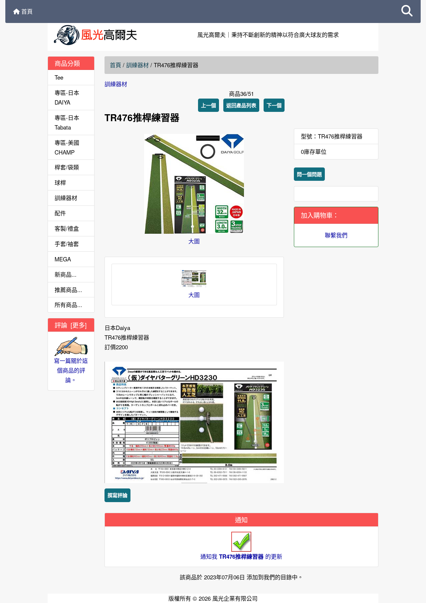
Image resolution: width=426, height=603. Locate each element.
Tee (59, 77)
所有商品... (68, 304)
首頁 (26, 11)
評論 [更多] (71, 324)
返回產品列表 (241, 105)
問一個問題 (309, 174)
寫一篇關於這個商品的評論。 (71, 370)
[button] (407, 11)
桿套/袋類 (67, 167)
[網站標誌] (103, 35)
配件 (60, 213)
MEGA (63, 259)
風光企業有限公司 (235, 598)
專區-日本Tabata (67, 122)
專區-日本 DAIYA (67, 97)
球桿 (60, 182)
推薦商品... (68, 289)
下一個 (274, 105)
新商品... (66, 274)
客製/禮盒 (67, 228)
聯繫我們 (336, 235)
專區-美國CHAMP (67, 147)
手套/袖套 (67, 243)
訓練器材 (137, 65)
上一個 (208, 105)
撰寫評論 (117, 495)
